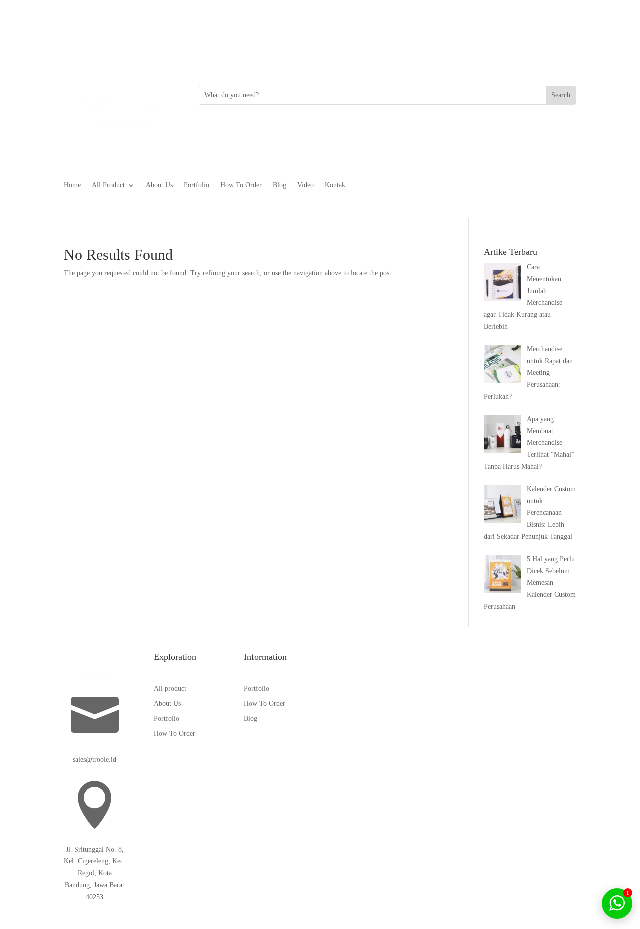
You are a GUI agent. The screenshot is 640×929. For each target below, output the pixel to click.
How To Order (241, 185)
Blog (279, 185)
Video (306, 185)
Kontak (335, 185)
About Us (159, 185)
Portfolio (197, 185)
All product (170, 688)
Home (72, 185)
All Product (108, 185)
